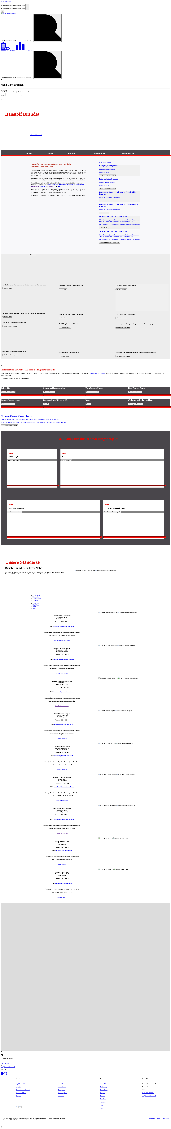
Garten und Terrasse (49, 392)
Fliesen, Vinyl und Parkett (8, 392)
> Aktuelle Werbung (121, 289)
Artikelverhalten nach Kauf (8, 92)
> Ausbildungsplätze (65, 327)
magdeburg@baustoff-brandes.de (64, 819)
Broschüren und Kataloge (23, 1090)
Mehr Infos (32, 255)
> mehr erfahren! (104, 200)
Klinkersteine (93, 373)
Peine (49, 184)
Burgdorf (43, 186)
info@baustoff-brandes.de (8, 1067)
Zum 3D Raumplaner (66, 460)
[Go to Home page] (8, 13)
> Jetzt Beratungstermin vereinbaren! (109, 227)
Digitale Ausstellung (21, 1084)
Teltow (59, 186)
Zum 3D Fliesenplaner (13, 460)
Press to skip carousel (105, 162)
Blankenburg (80, 184)
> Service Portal (7, 288)
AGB (158, 1118)
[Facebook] (2, 1074)
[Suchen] (47, 28)
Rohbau (88, 404)
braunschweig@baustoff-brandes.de (64, 692)
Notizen (3, 95)
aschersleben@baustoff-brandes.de (63, 626)
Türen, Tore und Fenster (92, 392)
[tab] (36, 595)
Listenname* (4, 90)
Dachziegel (101, 373)
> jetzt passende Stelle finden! (108, 175)
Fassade (46, 404)
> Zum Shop (63, 289)
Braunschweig (35, 186)
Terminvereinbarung (21, 1093)
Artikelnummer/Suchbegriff (9, 41)
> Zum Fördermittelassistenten (9, 425)
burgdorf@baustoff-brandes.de (63, 724)
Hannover (55, 184)
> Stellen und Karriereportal (10, 326)
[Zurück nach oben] (1, 1127)
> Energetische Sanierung (123, 327)
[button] (85, 80)
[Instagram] (5, 1074)
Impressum (152, 1118)
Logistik (18, 1087)
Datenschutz (165, 1118)
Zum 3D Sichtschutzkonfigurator (112, 512)
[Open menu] (2, 11)
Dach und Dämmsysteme (8, 404)
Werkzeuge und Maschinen (136, 404)
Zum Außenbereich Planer (14, 512)
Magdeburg (50, 186)
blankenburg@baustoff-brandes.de (63, 659)
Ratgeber (18, 1096)
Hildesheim (62, 184)
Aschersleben (71, 184)
